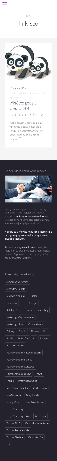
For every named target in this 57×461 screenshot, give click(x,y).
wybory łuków (35, 437)
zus (8, 444)
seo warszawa (14, 394)
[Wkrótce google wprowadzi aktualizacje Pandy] (28, 61)
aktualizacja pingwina (17, 281)
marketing (43, 310)
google (33, 303)
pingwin (35, 331)
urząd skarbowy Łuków (18, 416)
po (33, 338)
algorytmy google (15, 288)
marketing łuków (15, 324)
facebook (11, 303)
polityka (44, 338)
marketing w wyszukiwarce (20, 317)
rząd (35, 387)
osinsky (10, 331)
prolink (10, 380)
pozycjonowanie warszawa (20, 366)
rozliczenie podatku (17, 387)
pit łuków (23, 338)
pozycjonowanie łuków (18, 373)
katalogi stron (13, 310)
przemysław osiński (28, 380)
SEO (24, 88)
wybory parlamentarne (37, 423)
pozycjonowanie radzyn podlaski (23, 352)
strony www (12, 401)
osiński (22, 331)
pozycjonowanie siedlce (19, 359)
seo (44, 387)
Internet (17, 88)
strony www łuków (34, 401)
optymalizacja (35, 324)
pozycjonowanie (15, 345)
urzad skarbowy (14, 409)
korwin (29, 310)
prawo (38, 373)
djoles (34, 295)
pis (44, 331)
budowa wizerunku (16, 295)
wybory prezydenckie (17, 430)
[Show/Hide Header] (5, 4)
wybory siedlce (14, 437)
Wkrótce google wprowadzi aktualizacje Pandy (26, 108)
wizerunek (40, 416)
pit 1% (9, 338)
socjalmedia (32, 394)
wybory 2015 (13, 423)
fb (23, 303)
